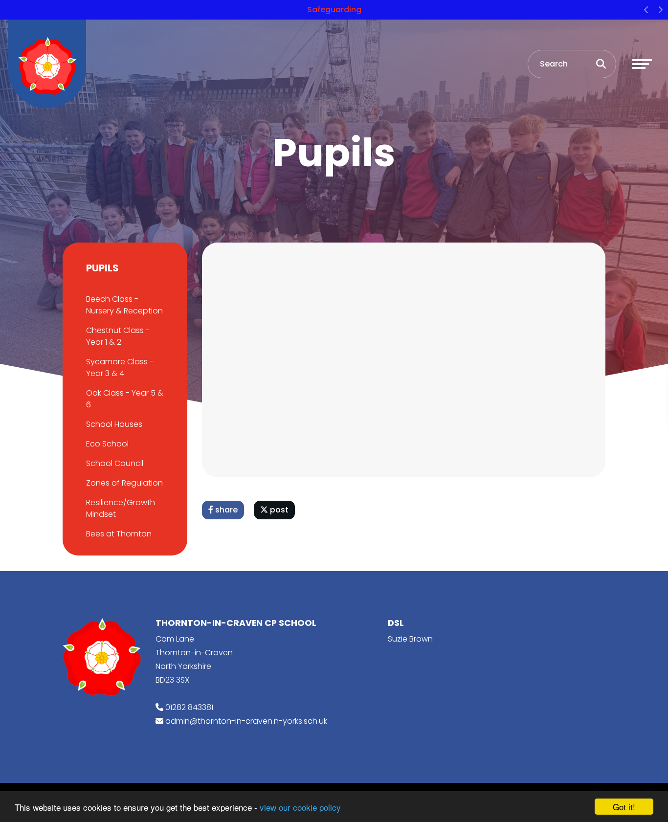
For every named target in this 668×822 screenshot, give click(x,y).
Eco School (107, 443)
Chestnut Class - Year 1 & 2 (118, 336)
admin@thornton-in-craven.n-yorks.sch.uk (246, 721)
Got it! (624, 806)
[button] (646, 10)
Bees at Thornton (119, 533)
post (278, 509)
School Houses (114, 424)
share (225, 509)
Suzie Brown (410, 638)
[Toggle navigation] (642, 64)
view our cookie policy (300, 807)
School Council (114, 463)
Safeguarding (334, 9)
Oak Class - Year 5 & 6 (124, 398)
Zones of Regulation (124, 483)
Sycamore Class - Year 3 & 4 (120, 367)
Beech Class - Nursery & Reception (124, 304)
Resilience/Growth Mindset (120, 508)
